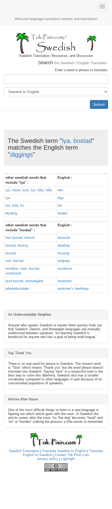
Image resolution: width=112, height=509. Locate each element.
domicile (64, 238)
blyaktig (11, 213)
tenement (65, 281)
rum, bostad (14, 261)
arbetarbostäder (17, 288)
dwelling (64, 245)
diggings (21, 154)
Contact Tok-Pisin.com (72, 455)
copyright (68, 459)
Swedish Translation (24, 451)
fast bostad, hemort (20, 238)
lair (60, 205)
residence (65, 268)
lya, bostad (77, 140)
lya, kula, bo (14, 205)
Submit (99, 104)
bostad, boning (16, 245)
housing (63, 253)
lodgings (64, 261)
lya (7, 198)
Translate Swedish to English (64, 451)
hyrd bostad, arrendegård (24, 281)
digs (61, 198)
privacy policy (47, 459)
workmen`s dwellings (73, 288)
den (60, 190)
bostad (10, 253)
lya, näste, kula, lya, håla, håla (28, 190)
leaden (62, 213)
